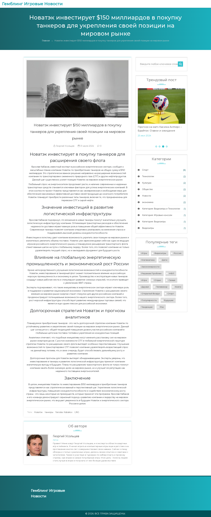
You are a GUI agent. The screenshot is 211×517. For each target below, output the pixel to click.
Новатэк (38, 412)
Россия (177, 253)
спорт (171, 293)
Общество (147, 189)
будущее (169, 300)
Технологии (148, 176)
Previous (133, 115)
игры (144, 253)
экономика (147, 202)
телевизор (162, 287)
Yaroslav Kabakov (63, 412)
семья (172, 280)
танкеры (49, 412)
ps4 (162, 307)
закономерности (150, 267)
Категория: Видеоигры (154, 221)
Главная (46, 40)
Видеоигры (148, 228)
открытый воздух (151, 293)
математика (148, 260)
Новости (146, 195)
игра (144, 280)
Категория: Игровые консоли (157, 215)
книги (178, 287)
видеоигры (160, 253)
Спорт (145, 170)
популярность (149, 300)
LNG (76, 412)
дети (164, 260)
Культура (146, 183)
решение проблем (151, 273)
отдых (157, 280)
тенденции (147, 307)
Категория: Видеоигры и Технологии (161, 208)
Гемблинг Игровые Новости (32, 3)
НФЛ (171, 273)
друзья (145, 287)
